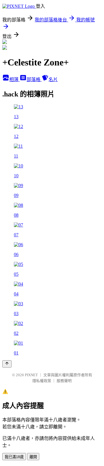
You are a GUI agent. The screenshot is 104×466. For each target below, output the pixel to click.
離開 (33, 457)
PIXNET (31, 375)
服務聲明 (64, 381)
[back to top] (7, 364)
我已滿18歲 (14, 457)
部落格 (34, 79)
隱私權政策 (41, 381)
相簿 (14, 79)
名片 (53, 79)
